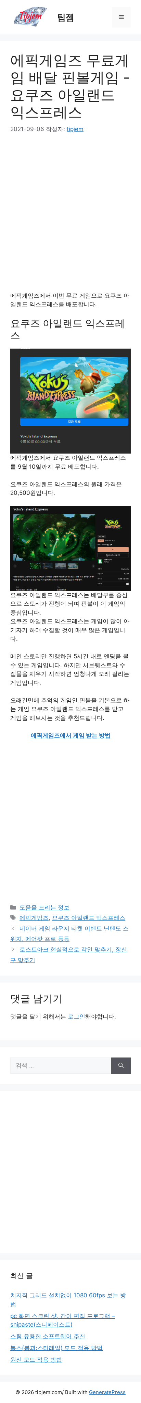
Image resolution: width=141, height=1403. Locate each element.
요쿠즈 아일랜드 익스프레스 (88, 917)
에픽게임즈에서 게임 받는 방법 (71, 735)
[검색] (121, 1065)
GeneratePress (107, 1392)
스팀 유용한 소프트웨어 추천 (47, 1336)
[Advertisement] (70, 217)
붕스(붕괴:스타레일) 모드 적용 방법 (56, 1347)
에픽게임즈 (34, 917)
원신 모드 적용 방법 (36, 1359)
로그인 (76, 1016)
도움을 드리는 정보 (44, 907)
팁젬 (65, 17)
